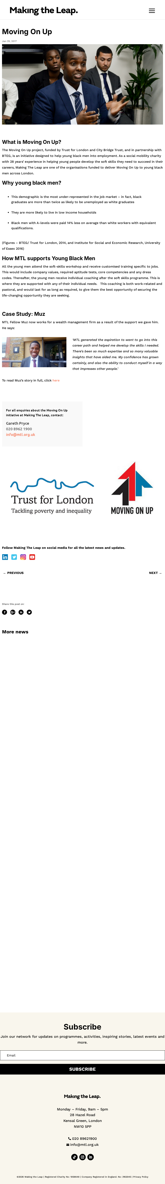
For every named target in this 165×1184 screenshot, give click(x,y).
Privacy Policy (140, 1177)
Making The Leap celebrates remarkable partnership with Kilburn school (55, 872)
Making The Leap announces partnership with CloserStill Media (49, 995)
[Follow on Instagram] (82, 1157)
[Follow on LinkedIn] (90, 1157)
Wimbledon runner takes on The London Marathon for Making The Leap (55, 749)
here (56, 380)
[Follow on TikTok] (74, 1157)
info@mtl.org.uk (20, 434)
